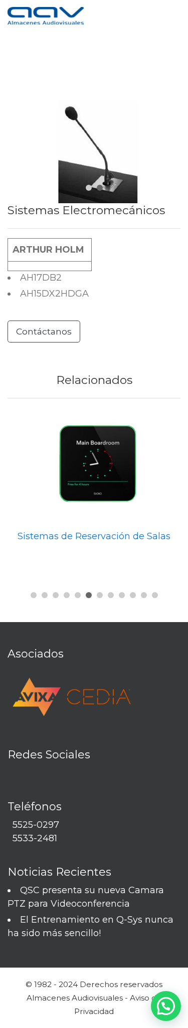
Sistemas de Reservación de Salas (94, 536)
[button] (33, 595)
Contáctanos (44, 331)
